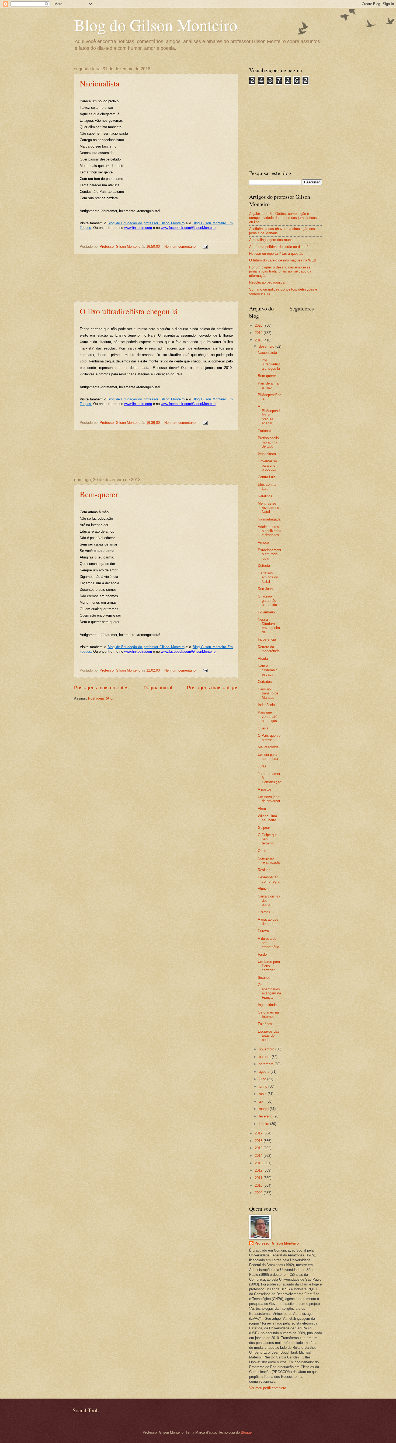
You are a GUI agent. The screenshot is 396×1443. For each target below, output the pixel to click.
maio (263, 1094)
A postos (265, 789)
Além (262, 808)
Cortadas (265, 682)
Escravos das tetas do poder (268, 1035)
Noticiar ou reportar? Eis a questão (276, 253)
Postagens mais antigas (212, 687)
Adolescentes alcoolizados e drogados (269, 531)
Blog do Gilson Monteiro (155, 25)
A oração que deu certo (268, 921)
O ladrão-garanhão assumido (267, 600)
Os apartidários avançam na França (269, 991)
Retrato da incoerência (269, 649)
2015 (259, 1148)
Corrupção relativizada (269, 860)
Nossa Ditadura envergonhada (269, 625)
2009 (259, 1193)
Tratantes (265, 431)
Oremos (264, 912)
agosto (264, 1072)
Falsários (265, 1024)
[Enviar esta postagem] (205, 246)
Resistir (264, 870)
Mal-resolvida (268, 747)
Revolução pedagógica (266, 282)
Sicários (264, 978)
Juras (262, 766)
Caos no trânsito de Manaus (268, 693)
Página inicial (158, 687)
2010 (259, 1185)
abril (262, 1101)
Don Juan (265, 589)
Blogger (246, 1432)
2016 (259, 1141)
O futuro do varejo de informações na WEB (282, 260)
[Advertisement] (156, 278)
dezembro (267, 346)
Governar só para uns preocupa (267, 465)
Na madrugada (269, 519)
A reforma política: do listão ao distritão (279, 247)
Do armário (266, 612)
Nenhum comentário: (181, 246)
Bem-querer (99, 494)
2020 (259, 325)
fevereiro (266, 1116)
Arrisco (263, 542)
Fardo (262, 954)
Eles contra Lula (267, 487)
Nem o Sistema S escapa (268, 670)
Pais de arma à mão (268, 385)
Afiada (263, 658)
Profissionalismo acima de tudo (268, 442)
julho (263, 1079)
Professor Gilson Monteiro (277, 1243)
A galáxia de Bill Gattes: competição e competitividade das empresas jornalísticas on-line (283, 218)
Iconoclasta (267, 454)
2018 (259, 340)
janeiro (264, 1124)
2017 (259, 1133)
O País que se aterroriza (269, 737)
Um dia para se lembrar (268, 757)
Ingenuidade (267, 1005)
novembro (267, 1049)
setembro (267, 1064)
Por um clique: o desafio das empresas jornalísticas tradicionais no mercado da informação (280, 271)
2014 (259, 1156)
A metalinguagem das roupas (271, 240)
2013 (259, 1163)
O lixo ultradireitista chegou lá (129, 311)
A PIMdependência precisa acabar (269, 414)
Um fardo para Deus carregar (269, 966)
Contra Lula (267, 477)
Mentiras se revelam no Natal (268, 507)
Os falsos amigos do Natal (268, 577)
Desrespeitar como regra (268, 879)
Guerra (263, 728)
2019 (259, 333)
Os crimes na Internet (268, 1014)
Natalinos (265, 496)
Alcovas (264, 889)
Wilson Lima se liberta (267, 818)
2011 (259, 1178)
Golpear (264, 828)
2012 (259, 1170)
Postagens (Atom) (102, 698)
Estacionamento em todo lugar (269, 554)
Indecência (266, 705)
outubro (265, 1057)
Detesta (264, 566)
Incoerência (267, 639)
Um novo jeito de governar (269, 799)
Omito (262, 851)
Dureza (263, 931)
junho (263, 1086)
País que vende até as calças (267, 716)
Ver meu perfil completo (267, 1388)
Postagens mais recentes (101, 687)
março (264, 1109)
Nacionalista (99, 83)
